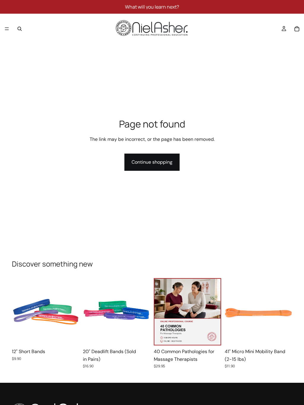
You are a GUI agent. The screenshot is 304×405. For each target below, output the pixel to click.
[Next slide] (72, 311)
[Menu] (7, 29)
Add (216, 335)
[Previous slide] (18, 311)
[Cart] (296, 28)
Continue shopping (152, 162)
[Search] (19, 28)
